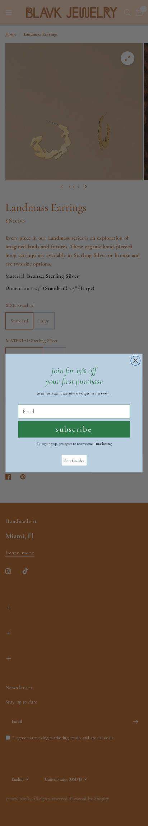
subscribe (74, 429)
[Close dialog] (135, 361)
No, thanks (74, 460)
